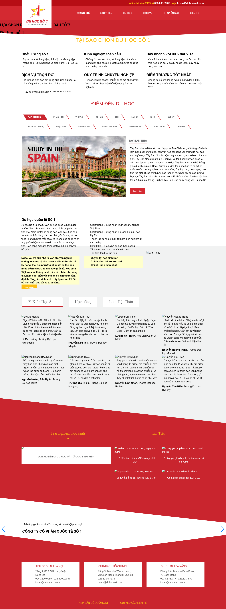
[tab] (34, 117)
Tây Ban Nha (138, 140)
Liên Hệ (194, 13)
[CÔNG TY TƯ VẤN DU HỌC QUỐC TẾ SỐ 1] (37, 14)
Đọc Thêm (29, 287)
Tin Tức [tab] (158, 433)
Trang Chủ (84, 13)
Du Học (127, 13)
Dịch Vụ (148, 13)
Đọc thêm (137, 191)
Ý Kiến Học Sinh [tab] (42, 301)
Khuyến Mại (171, 13)
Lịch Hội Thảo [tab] (121, 301)
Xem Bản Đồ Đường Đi (93, 603)
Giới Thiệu (106, 13)
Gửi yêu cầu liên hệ (133, 603)
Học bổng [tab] (83, 301)
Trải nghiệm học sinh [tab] (68, 433)
